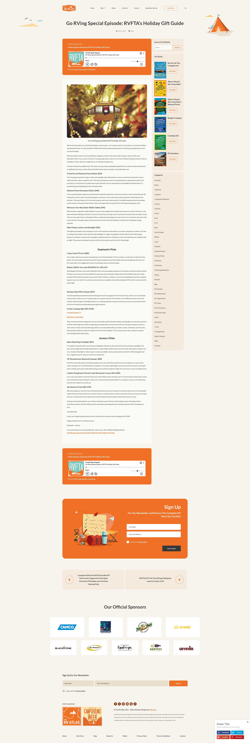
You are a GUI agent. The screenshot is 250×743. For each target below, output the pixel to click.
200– (77, 267)
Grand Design (159, 232)
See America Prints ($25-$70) (79, 387)
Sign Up (178, 683)
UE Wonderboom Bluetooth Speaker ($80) (84, 359)
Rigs (155, 284)
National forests (159, 251)
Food (156, 218)
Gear (132, 31)
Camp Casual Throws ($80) (78, 253)
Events (156, 213)
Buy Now (172, 71)
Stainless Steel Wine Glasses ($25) (81, 292)
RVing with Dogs (160, 313)
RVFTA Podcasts (160, 308)
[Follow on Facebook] (115, 704)
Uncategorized (159, 331)
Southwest (158, 322)
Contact (136, 8)
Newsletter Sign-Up (151, 8)
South (156, 317)
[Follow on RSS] (131, 704)
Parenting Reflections (161, 270)
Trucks (156, 327)
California (157, 190)
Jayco (156, 242)
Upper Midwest (159, 336)
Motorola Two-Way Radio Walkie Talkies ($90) (86, 207)
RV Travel (157, 303)
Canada (157, 204)
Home (92, 8)
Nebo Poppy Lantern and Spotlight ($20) (83, 227)
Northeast (157, 260)
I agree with (138, 542)
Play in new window (80, 69)
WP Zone (153, 710)
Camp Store (170, 8)
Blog (102, 8)
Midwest (157, 246)
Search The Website (162, 42)
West (156, 341)
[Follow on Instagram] (123, 704)
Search (177, 47)
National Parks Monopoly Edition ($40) (83, 190)
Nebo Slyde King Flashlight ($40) (80, 342)
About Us (125, 8)
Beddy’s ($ (71, 267)
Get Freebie (171, 548)
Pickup (156, 275)
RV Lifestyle (158, 289)
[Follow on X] (119, 704)
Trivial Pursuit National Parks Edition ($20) (84, 173)
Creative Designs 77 (74, 312)
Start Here (80, 736)
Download (91, 69)
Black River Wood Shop (75, 317)
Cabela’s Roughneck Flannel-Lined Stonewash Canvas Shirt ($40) (93, 373)
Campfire (157, 194)
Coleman (157, 209)
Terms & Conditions (163, 736)
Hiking (156, 237)
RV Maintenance (160, 294)
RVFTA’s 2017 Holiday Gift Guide (103, 433)
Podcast (157, 279)
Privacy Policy (142, 542)
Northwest (158, 265)
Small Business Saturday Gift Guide (78, 433)
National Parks (159, 256)
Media (114, 8)
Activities (157, 180)
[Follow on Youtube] (127, 704)
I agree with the (75, 691)
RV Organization (160, 298)
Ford (156, 223)
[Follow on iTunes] (135, 704)
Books (156, 185)
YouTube (157, 346)
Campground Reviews (161, 199)
